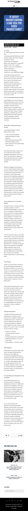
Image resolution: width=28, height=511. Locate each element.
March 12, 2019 (14, 465)
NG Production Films (14, 412)
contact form (16, 423)
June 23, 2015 (7, 47)
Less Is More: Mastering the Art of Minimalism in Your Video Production (14, 468)
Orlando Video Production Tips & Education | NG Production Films (12, 45)
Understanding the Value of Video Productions (14, 478)
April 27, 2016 (14, 475)
